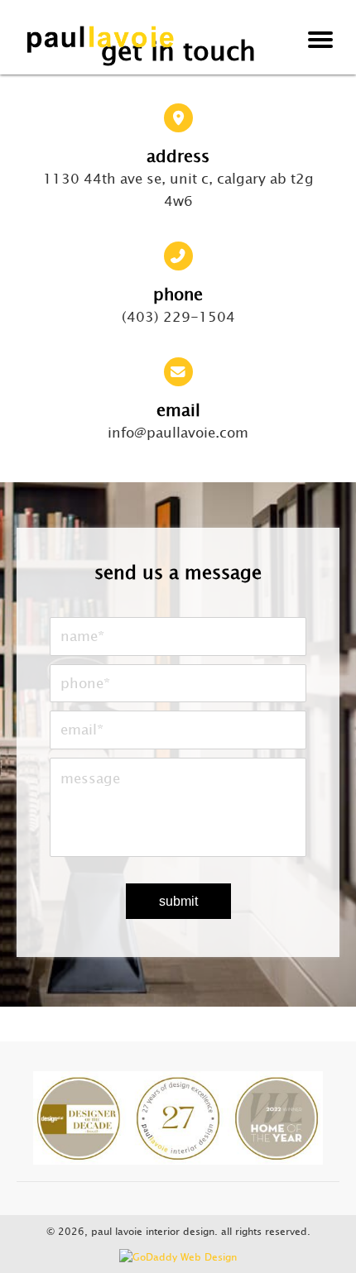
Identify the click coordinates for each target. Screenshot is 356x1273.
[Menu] (320, 40)
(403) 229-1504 (178, 316)
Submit (178, 901)
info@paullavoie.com (178, 432)
